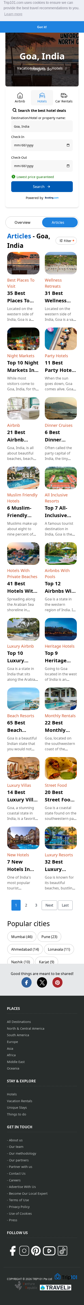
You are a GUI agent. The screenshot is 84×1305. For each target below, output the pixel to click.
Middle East (16, 1062)
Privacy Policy (19, 1207)
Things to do (16, 1114)
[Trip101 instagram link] (24, 1250)
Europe (12, 1042)
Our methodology (22, 1153)
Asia (10, 1048)
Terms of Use (19, 1200)
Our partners (19, 1160)
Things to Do (41, 69)
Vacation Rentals (19, 1101)
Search (39, 186)
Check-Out (19, 157)
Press (13, 1220)
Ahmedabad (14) (25, 949)
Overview (22, 222)
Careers (15, 1180)
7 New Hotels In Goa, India (19, 869)
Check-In (17, 137)
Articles (58, 222)
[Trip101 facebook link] (12, 1250)
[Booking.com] (51, 198)
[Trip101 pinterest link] (35, 1250)
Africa (11, 1055)
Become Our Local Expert (28, 1193)
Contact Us (17, 1173)
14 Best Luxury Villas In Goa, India (23, 799)
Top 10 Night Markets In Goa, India (23, 370)
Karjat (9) (46, 961)
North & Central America (25, 1028)
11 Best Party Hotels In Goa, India (60, 370)
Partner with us (20, 1167)
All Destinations (19, 1022)
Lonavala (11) (59, 949)
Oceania (13, 1068)
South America (18, 1035)
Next (49, 905)
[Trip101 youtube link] (49, 1251)
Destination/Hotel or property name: (38, 118)
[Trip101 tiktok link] (62, 1250)
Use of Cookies (20, 1213)
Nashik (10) (20, 961)
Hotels (57, 68)
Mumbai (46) (21, 936)
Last (65, 905)
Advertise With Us (22, 1187)
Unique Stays (17, 1107)
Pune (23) (49, 936)
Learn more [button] (13, 14)
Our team (16, 1146)
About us (16, 1140)
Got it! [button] (42, 27)
